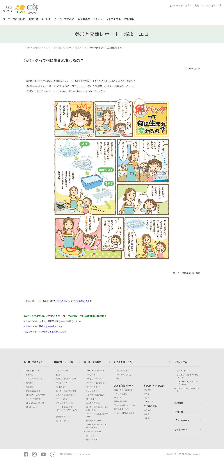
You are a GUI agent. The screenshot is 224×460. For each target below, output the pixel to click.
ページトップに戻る (217, 348)
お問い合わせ (176, 5)
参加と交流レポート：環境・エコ (70, 47)
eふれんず (209, 5)
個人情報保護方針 (67, 454)
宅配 (197, 5)
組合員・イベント (41, 47)
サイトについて (84, 454)
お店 (187, 5)
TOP (27, 47)
